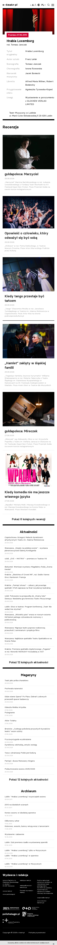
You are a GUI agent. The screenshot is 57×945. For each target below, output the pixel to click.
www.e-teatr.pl (7, 891)
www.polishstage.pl (9, 894)
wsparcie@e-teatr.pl (43, 898)
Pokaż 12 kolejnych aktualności (28, 662)
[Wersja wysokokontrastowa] (38, 5)
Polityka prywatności (37, 933)
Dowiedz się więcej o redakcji (26, 891)
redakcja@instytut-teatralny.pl (26, 886)
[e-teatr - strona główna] (10, 5)
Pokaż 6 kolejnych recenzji (28, 519)
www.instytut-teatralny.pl (42, 902)
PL (42, 5)
